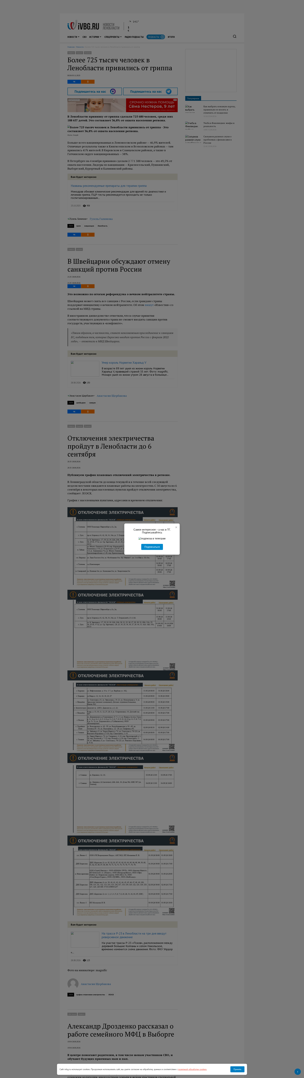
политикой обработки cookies (192, 1069)
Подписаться (152, 546)
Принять (237, 1069)
